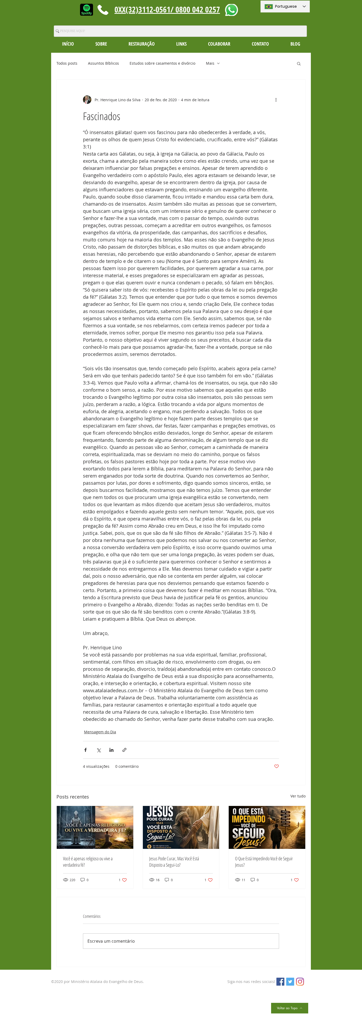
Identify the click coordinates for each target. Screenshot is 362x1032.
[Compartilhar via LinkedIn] (111, 749)
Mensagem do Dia (100, 731)
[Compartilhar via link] (124, 749)
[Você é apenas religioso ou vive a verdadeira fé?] (95, 827)
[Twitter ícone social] (290, 982)
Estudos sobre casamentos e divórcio (162, 63)
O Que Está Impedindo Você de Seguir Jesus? (264, 861)
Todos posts (66, 63)
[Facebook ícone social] (280, 982)
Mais (210, 63)
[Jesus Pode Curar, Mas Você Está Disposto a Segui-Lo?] (181, 827)
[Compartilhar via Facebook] (85, 749)
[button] (101, 43)
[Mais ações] (276, 99)
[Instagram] (300, 982)
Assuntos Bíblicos (103, 63)
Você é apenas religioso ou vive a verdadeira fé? (88, 861)
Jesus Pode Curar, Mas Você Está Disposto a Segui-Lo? (174, 861)
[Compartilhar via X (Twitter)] (98, 749)
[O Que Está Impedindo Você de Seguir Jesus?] (267, 827)
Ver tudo (298, 796)
